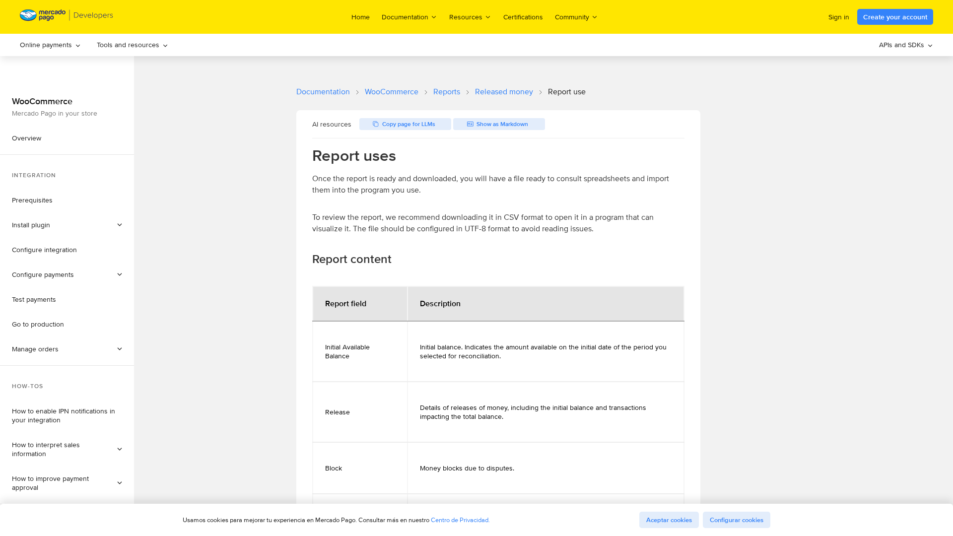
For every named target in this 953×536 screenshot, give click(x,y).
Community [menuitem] (572, 16)
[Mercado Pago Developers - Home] (67, 17)
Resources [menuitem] (465, 16)
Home (360, 17)
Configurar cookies (736, 520)
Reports (446, 91)
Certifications (523, 17)
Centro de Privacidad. (460, 520)
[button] (67, 348)
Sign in (838, 17)
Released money (504, 91)
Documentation (323, 91)
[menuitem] (50, 45)
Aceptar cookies (669, 520)
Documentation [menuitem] (405, 16)
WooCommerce (391, 91)
